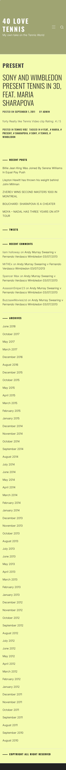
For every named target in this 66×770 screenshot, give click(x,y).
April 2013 (9, 571)
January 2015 (11, 418)
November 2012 (13, 610)
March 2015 (10, 403)
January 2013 (11, 594)
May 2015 (9, 387)
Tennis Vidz (21, 129)
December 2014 (13, 426)
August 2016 (10, 364)
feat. (46, 129)
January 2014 (11, 510)
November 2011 (12, 702)
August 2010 (10, 740)
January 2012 (11, 686)
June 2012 (9, 648)
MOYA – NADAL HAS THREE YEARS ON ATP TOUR (31, 214)
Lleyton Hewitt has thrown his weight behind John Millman (31, 182)
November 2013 (13, 525)
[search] (61, 27)
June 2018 (9, 326)
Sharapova (21, 133)
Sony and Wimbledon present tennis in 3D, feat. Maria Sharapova (32, 90)
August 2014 (10, 456)
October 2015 (11, 380)
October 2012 (11, 617)
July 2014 (9, 464)
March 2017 (10, 349)
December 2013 (13, 518)
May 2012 (9, 656)
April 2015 (9, 395)
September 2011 (13, 717)
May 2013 (9, 564)
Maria (55, 129)
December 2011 (12, 694)
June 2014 (9, 472)
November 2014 (13, 433)
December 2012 (13, 602)
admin (46, 111)
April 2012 (9, 663)
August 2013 (10, 541)
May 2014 (9, 479)
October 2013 (11, 533)
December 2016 (13, 357)
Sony (34, 133)
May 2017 (9, 341)
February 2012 (12, 679)
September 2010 (13, 732)
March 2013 (10, 579)
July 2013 (9, 548)
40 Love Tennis (16, 25)
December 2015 (13, 372)
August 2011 (10, 725)
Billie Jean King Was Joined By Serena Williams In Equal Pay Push (32, 170)
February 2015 (11, 410)
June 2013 (9, 556)
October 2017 (11, 334)
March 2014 (10, 495)
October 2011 (11, 709)
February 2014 (12, 502)
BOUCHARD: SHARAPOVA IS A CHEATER (29, 204)
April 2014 (9, 487)
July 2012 (9, 640)
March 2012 (10, 671)
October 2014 (11, 441)
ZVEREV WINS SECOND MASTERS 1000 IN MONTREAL (30, 194)
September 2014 (13, 449)
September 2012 (13, 625)
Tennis (44, 133)
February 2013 (12, 587)
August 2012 (10, 633)
